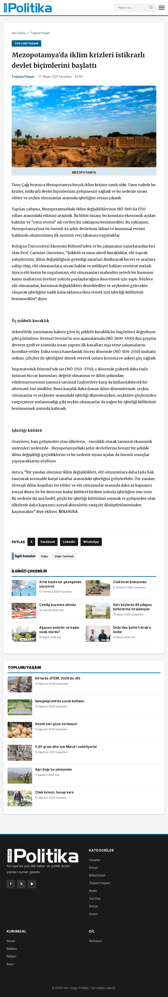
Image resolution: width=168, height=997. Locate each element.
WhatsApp (91, 541)
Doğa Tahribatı (64, 556)
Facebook (48, 541)
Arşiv (10, 964)
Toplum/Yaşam (40, 33)
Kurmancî (95, 941)
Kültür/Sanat (97, 875)
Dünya (93, 906)
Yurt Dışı (94, 898)
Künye (11, 941)
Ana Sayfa (18, 33)
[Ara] (151, 8)
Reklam (12, 949)
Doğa (44, 556)
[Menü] (162, 7)
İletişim (11, 956)
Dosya (93, 867)
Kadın (93, 891)
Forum (93, 914)
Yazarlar (94, 860)
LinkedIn (69, 541)
